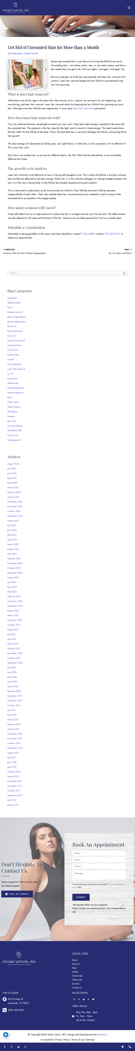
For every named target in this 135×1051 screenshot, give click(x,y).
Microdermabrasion (15, 387)
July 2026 (11, 468)
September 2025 (15, 515)
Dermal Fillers (13, 354)
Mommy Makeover (15, 392)
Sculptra (11, 416)
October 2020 (14, 658)
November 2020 (15, 653)
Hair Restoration (14, 364)
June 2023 (12, 587)
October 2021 (13, 624)
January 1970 (13, 804)
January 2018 (13, 776)
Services (76, 963)
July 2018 (11, 757)
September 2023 (15, 572)
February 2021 (13, 648)
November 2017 (14, 785)
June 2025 (12, 530)
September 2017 (14, 795)
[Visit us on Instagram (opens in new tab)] (79, 999)
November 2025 (14, 506)
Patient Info (77, 979)
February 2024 (14, 558)
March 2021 (12, 643)
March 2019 (12, 719)
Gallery (75, 971)
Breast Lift (11, 326)
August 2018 (13, 752)
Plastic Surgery (14, 406)
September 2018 (14, 748)
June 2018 (11, 762)
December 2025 (14, 501)
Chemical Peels (14, 345)
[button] (17, 894)
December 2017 (14, 781)
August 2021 (13, 629)
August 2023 (13, 577)
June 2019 (11, 714)
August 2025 (13, 520)
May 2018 (11, 767)
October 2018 (13, 743)
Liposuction (12, 378)
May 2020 (12, 677)
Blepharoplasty (13, 302)
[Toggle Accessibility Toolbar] (6, 1035)
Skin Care (11, 421)
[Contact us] (130, 1047)
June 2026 (12, 473)
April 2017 (12, 800)
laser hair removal (82, 108)
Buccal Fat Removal (16, 340)
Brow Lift (11, 335)
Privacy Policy (111, 884)
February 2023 (14, 596)
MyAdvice (102, 1034)
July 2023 (11, 582)
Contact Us (77, 987)
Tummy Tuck (12, 435)
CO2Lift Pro (12, 350)
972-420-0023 (112, 234)
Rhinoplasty (12, 411)
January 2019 (13, 729)
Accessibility (47, 1039)
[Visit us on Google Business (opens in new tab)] (84, 999)
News (10, 397)
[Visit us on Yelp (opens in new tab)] (88, 999)
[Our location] (122, 1047)
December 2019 (14, 695)
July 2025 (11, 525)
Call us (85, 234)
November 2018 (14, 738)
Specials (75, 983)
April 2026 (12, 482)
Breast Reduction (15, 331)
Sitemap (90, 1039)
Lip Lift (10, 373)
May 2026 (12, 478)
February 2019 (13, 724)
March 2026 (12, 487)
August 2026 (13, 463)
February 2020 (14, 691)
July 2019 (11, 710)
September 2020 (15, 662)
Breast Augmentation (16, 316)
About (75, 960)
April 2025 (12, 539)
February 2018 (13, 771)
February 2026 (14, 492)
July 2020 (11, 667)
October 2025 (13, 511)
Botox (10, 307)
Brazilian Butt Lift (14, 312)
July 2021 (11, 634)
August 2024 (13, 549)
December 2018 (14, 733)
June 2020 (12, 672)
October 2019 (13, 705)
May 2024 (12, 553)
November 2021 (14, 620)
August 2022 (13, 610)
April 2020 (12, 681)
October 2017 (13, 790)
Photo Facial (12, 402)
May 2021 (11, 639)
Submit (81, 897)
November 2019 (14, 700)
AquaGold (12, 297)
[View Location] (5, 999)
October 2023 (13, 568)
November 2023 (14, 563)
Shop (74, 967)
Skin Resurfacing (14, 425)
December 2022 (14, 601)
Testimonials (77, 975)
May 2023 (12, 591)
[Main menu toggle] (129, 7)
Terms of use (77, 1039)
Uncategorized (13, 440)
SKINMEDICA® (14, 430)
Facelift (10, 359)
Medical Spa (12, 383)
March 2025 (12, 544)
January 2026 (13, 497)
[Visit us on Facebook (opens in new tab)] (74, 999)
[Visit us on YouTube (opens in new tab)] (93, 999)
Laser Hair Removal (16, 369)
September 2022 (15, 605)
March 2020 (13, 686)
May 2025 (12, 534)
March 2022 (12, 615)
